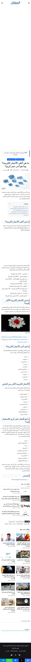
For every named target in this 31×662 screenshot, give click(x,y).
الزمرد (14, 523)
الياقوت (6, 523)
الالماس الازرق (19, 523)
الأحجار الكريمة (11, 521)
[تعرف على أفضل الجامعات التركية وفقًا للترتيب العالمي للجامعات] (23, 537)
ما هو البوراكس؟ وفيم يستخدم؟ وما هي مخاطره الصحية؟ (9, 609)
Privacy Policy (13, 651)
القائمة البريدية (22, 651)
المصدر (25, 215)
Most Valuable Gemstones (19, 479)
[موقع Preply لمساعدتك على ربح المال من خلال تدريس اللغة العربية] (25, 506)
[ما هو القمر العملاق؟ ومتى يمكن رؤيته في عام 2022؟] (23, 602)
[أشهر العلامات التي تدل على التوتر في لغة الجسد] (23, 569)
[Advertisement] (15, 78)
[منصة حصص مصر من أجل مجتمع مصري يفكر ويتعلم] (25, 491)
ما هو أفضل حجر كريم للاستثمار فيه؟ (18, 213)
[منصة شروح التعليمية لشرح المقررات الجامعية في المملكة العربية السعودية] (25, 513)
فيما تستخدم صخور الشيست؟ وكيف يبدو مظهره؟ (14, 339)
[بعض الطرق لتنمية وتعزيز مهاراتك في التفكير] (8, 537)
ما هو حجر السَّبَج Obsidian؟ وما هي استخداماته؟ (14, 337)
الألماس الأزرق (26, 523)
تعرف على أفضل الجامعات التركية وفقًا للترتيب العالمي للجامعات (23, 544)
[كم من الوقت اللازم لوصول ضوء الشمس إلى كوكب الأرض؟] (8, 569)
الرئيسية (22, 152)
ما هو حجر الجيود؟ (22, 342)
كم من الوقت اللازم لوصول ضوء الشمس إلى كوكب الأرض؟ (8, 576)
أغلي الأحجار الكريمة (20, 521)
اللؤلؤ (10, 523)
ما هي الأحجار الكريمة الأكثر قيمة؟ (18, 208)
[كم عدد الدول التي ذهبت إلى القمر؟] (8, 586)
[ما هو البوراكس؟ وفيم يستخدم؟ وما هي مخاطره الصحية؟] (8, 602)
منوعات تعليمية (11, 159)
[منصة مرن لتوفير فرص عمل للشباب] (8, 554)
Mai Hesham (24, 170)
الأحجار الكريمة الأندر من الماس (19, 211)
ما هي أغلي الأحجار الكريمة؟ (20, 206)
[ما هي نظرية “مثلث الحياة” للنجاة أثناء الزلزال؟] (23, 586)
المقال (16, 645)
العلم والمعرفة (14, 152)
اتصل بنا (7, 651)
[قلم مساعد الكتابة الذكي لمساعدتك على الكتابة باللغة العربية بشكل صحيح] (25, 498)
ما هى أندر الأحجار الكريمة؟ (20, 210)
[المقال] (15, 2)
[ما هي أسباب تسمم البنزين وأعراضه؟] (23, 554)
